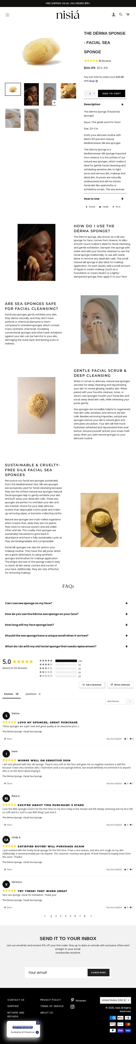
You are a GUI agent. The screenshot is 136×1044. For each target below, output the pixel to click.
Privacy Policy (50, 1000)
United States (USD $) (114, 1000)
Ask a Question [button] (93, 684)
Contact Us (15, 1000)
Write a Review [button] (122, 684)
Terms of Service (52, 1006)
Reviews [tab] (8, 693)
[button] (126, 738)
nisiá (117, 1007)
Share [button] (9, 738)
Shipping (13, 1006)
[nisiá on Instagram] (72, 1007)
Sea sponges (81, 409)
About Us (46, 1012)
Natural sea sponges (17, 519)
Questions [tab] (31, 693)
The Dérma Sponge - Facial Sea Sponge (22, 731)
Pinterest (80, 1000)
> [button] (91, 916)
